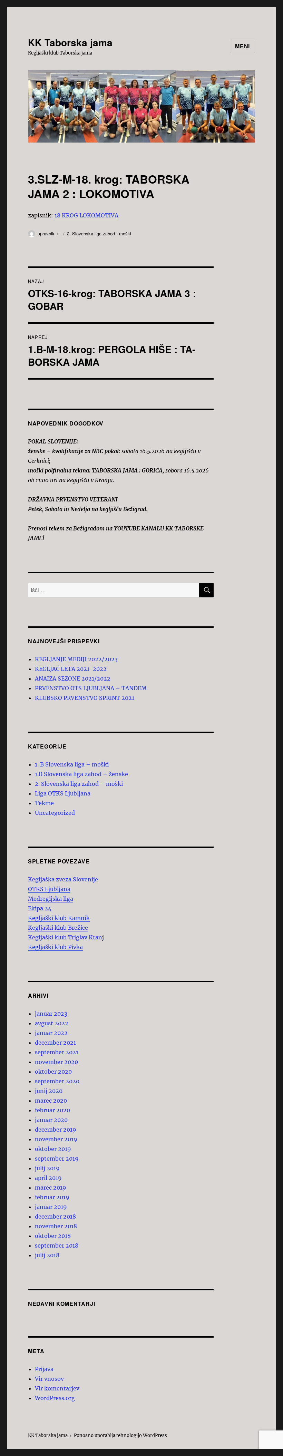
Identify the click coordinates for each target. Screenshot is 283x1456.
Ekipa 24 (39, 908)
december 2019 (55, 1129)
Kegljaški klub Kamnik (59, 918)
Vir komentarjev (57, 1388)
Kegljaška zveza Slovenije (63, 879)
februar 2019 (52, 1197)
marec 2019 (50, 1187)
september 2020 (57, 1081)
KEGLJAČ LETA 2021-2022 (71, 668)
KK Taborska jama (70, 42)
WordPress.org (55, 1398)
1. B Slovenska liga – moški (72, 764)
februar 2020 (52, 1110)
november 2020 (56, 1061)
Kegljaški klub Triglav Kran (65, 937)
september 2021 (56, 1052)
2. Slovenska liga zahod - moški (99, 233)
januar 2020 (51, 1119)
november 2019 (56, 1139)
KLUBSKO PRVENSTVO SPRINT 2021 (84, 697)
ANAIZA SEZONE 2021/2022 (72, 678)
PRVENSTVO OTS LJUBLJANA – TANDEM (91, 688)
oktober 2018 (53, 1235)
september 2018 (56, 1245)
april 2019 (48, 1177)
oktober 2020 (53, 1071)
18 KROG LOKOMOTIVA (86, 215)
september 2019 (57, 1158)
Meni (242, 46)
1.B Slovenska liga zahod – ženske (81, 774)
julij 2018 (47, 1255)
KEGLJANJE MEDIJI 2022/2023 (76, 659)
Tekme (44, 803)
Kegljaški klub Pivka (55, 947)
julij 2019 (47, 1168)
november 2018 (56, 1226)
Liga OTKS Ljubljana (62, 793)
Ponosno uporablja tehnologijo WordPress (120, 1435)
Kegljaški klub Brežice (58, 927)
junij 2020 (48, 1090)
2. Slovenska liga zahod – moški (79, 783)
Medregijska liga (50, 898)
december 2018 (55, 1216)
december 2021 (55, 1042)
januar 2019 (51, 1206)
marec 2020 (51, 1100)
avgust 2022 (51, 1023)
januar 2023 (51, 1013)
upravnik (46, 233)
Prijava (44, 1369)
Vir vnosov (49, 1378)
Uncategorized (55, 812)
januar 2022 (51, 1032)
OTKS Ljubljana (49, 889)
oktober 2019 (53, 1148)
